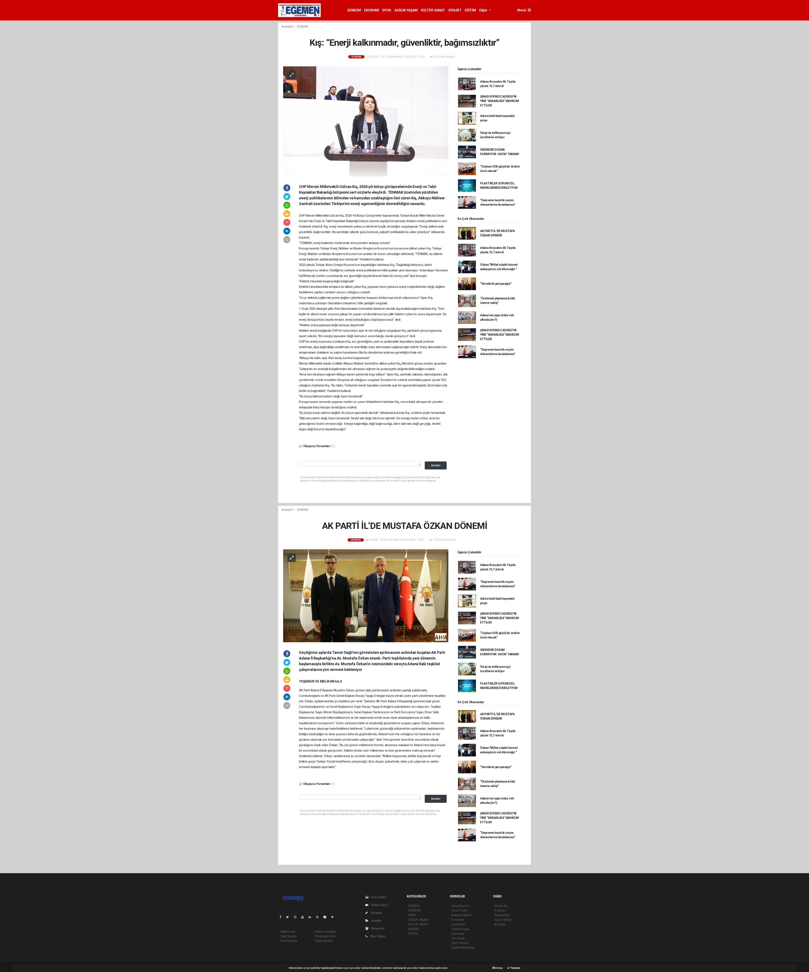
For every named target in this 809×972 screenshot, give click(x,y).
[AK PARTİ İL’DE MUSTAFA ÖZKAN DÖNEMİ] (365, 595)
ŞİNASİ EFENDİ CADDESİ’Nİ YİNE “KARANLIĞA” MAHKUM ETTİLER (499, 101)
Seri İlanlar (458, 938)
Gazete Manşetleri (463, 947)
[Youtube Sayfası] (304, 917)
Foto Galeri (378, 897)
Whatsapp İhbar (325, 936)
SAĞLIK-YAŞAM (406, 10)
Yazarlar (376, 912)
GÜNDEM (354, 10)
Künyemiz (377, 928)
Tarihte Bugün (460, 929)
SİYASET (454, 10)
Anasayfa (287, 26)
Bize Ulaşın (377, 936)
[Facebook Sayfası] (282, 917)
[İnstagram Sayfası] (297, 917)
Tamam (515, 967)
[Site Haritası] (326, 917)
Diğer (483, 10)
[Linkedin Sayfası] (312, 917)
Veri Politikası (288, 941)
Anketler (499, 910)
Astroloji (499, 924)
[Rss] (319, 917)
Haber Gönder (324, 941)
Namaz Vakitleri (461, 915)
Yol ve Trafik (459, 910)
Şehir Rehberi (460, 943)
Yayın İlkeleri (288, 936)
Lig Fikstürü (458, 924)
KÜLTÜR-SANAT (433, 10)
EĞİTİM (470, 10)
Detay (499, 967)
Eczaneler (457, 919)
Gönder (436, 465)
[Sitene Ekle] (334, 917)
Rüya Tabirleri (503, 919)
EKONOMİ (371, 10)
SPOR (386, 10)
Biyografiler (501, 915)
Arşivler (376, 920)
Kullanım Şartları (325, 931)
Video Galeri (379, 905)
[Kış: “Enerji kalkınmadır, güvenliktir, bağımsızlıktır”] (365, 121)
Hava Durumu (460, 906)
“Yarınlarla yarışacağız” (496, 283)
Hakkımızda (287, 931)
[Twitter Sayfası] (289, 917)
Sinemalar (458, 933)
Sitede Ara (501, 906)
